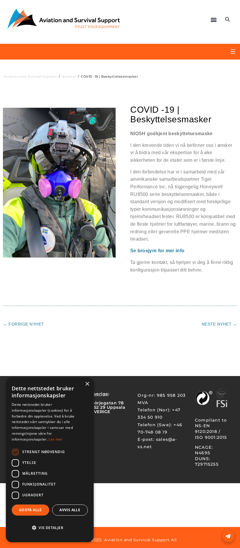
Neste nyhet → (219, 324)
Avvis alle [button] (69, 509)
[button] (214, 20)
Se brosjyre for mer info (157, 250)
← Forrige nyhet (23, 324)
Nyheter (69, 76)
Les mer (55, 439)
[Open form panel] (228, 536)
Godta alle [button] (30, 509)
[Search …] (227, 19)
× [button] (87, 384)
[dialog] (50, 460)
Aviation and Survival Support (30, 76)
